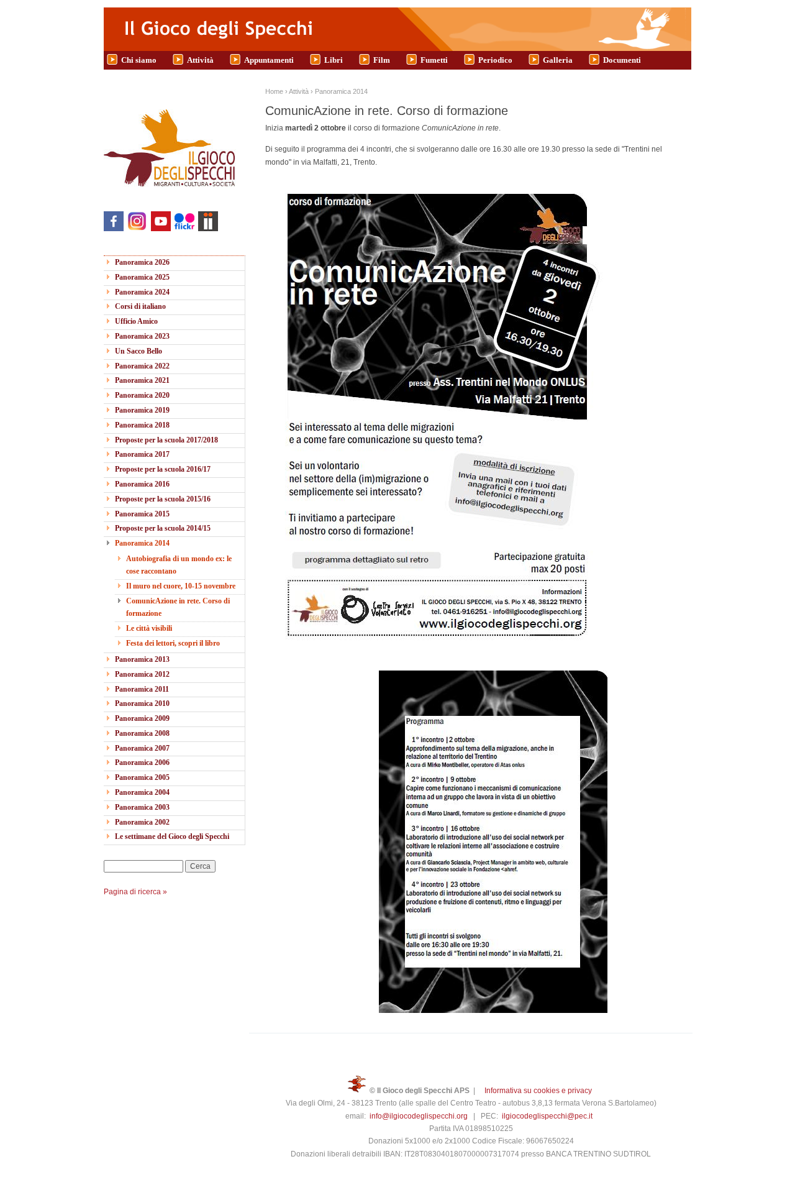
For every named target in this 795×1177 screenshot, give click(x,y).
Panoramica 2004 (142, 792)
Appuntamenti (269, 60)
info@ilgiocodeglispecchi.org (419, 1116)
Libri (333, 60)
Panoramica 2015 (142, 514)
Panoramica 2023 (142, 336)
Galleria (558, 60)
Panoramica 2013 (142, 659)
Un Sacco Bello (138, 351)
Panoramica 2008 (142, 733)
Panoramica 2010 (142, 703)
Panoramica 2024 (142, 292)
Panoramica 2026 (142, 262)
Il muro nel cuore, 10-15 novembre (180, 586)
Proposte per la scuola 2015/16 (163, 499)
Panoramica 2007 (142, 748)
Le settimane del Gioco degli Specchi (172, 836)
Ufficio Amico (136, 321)
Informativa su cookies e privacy (538, 1090)
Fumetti (434, 60)
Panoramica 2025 (142, 277)
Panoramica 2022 (142, 366)
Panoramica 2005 (142, 777)
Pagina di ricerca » (135, 891)
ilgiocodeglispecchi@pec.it (547, 1116)
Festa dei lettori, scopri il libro (173, 643)
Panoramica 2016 (142, 484)
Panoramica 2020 (142, 395)
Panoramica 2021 (142, 380)
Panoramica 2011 (142, 689)
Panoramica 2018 (142, 425)
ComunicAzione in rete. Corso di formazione (178, 607)
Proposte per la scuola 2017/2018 (166, 440)
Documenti (622, 60)
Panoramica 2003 (142, 807)
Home (274, 91)
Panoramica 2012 (142, 674)
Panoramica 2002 (142, 822)
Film (381, 60)
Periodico (495, 60)
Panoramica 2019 (142, 410)
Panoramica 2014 (142, 543)
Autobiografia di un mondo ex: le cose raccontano (179, 564)
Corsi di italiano (140, 306)
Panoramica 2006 (142, 762)
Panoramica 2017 (142, 454)
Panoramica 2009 (142, 718)
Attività (200, 60)
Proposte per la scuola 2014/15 (163, 528)
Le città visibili (149, 628)
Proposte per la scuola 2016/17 (163, 469)
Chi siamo (139, 60)
